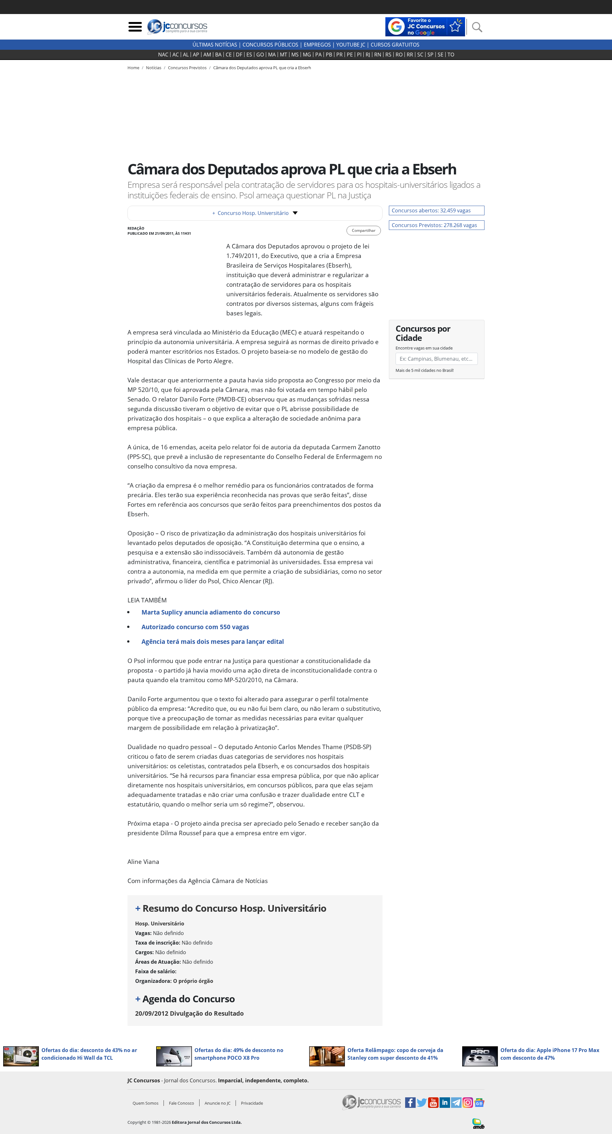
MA (272, 54)
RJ (368, 54)
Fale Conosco (181, 1103)
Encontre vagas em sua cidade (424, 348)
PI (359, 54)
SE (440, 54)
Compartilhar (363, 230)
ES (249, 54)
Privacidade (252, 1103)
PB (329, 54)
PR (339, 54)
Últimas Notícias (215, 44)
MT (283, 54)
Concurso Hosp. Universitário (250, 213)
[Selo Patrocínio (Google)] (425, 26)
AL (186, 54)
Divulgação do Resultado (189, 1013)
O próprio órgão (193, 980)
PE (350, 54)
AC (175, 54)
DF (239, 54)
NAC (163, 54)
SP (430, 54)
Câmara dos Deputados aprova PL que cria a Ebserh (262, 67)
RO (399, 54)
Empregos (317, 44)
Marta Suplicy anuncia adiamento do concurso (211, 612)
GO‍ (260, 54)
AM (207, 54)
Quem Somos (145, 1103)
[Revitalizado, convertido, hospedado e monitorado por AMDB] (478, 1122)
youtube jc (350, 44)
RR (410, 54)
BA (218, 54)
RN (377, 54)
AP (196, 54)
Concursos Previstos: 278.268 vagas (434, 225)
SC (420, 54)
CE (229, 54)
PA (318, 54)
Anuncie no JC (217, 1103)
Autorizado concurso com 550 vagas (195, 626)
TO (451, 54)
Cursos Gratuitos (395, 44)
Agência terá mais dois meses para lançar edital (213, 641)
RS (388, 54)
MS (295, 54)
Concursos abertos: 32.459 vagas (431, 210)
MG (307, 54)
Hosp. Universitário (159, 923)
